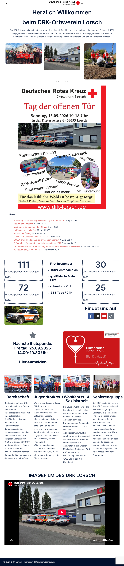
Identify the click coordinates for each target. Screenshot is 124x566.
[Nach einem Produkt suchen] (6, 3)
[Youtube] (104, 316)
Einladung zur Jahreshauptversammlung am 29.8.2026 (39, 220)
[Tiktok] (111, 316)
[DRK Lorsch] (64, 2)
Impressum (29, 562)
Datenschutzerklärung (45, 562)
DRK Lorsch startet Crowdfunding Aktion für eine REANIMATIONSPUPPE (47, 246)
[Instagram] (97, 316)
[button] (7, 61)
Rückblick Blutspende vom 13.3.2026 (31, 236)
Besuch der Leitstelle (23, 223)
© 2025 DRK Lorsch (12, 562)
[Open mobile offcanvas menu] (82, 2)
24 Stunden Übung (22, 233)
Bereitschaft (18, 397)
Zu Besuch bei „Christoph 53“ (27, 249)
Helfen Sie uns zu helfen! (25, 230)
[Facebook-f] (91, 316)
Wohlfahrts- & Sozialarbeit (77, 399)
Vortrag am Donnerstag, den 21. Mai (30, 227)
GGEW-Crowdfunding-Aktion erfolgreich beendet (36, 240)
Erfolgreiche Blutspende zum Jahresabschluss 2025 (37, 243)
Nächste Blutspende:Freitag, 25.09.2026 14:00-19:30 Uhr (32, 352)
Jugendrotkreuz (49, 397)
